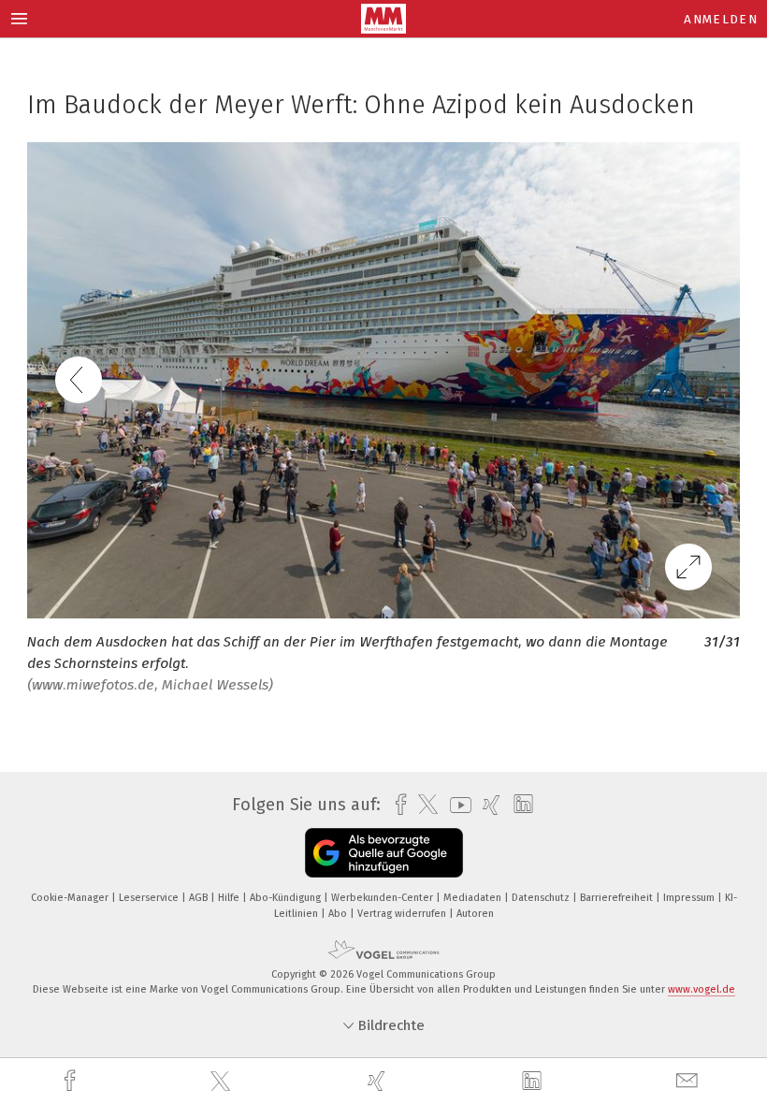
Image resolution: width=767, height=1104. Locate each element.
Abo (339, 914)
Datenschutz (542, 898)
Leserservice (150, 898)
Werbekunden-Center (383, 898)
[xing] (379, 1081)
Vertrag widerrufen (403, 914)
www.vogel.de (701, 989)
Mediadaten (473, 898)
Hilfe (230, 898)
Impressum (690, 898)
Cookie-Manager (71, 898)
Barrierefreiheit (618, 898)
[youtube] (456, 805)
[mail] (689, 1081)
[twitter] (223, 1081)
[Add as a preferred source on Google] (384, 853)
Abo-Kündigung (287, 898)
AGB (199, 898)
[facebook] (72, 1081)
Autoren (475, 914)
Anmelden (721, 19)
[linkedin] (534, 1081)
